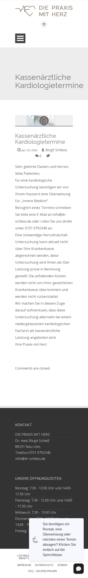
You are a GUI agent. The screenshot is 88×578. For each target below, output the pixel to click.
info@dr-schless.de (30, 458)
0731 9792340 (40, 452)
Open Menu (20, 38)
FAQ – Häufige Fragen (42, 571)
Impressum (24, 565)
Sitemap (62, 565)
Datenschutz (44, 565)
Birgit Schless (56, 150)
